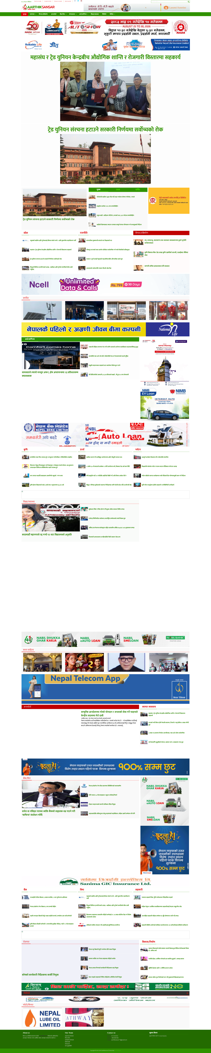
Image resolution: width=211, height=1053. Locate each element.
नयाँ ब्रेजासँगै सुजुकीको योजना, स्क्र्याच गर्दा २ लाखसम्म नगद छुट (166, 742)
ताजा (118, 189)
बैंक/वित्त (62, 14)
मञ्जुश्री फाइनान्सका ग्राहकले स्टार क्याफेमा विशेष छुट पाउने (104, 365)
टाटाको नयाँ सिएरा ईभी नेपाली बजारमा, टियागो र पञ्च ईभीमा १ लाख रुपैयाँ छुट (169, 723)
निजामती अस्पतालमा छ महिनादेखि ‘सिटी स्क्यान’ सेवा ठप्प (104, 537)
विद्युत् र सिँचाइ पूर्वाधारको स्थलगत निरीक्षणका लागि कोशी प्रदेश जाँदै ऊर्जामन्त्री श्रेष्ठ (109, 485)
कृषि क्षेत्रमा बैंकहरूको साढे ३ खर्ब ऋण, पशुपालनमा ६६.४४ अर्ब (47, 485)
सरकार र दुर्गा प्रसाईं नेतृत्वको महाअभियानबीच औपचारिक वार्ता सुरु (104, 259)
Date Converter (68, 1)
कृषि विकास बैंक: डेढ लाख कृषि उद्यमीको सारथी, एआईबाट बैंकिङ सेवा (166, 254)
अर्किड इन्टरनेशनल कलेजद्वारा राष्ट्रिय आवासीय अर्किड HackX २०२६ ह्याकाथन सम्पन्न (111, 527)
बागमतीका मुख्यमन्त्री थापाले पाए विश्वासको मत (99, 240)
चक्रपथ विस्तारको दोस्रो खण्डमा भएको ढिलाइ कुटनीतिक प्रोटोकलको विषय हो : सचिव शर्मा (169, 949)
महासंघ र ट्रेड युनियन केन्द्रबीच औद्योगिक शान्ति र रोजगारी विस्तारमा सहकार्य (105, 57)
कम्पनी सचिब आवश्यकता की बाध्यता (157, 266)
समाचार (32, 14)
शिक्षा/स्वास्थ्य (95, 14)
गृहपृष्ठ (24, 14)
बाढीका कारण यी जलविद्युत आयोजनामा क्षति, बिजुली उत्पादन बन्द (104, 457)
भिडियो (104, 14)
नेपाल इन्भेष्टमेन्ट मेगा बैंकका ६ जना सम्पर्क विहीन (43, 906)
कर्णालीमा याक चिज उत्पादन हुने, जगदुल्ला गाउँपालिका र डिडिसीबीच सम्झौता (51, 457)
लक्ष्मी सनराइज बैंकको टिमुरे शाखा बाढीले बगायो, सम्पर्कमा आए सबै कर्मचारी (51, 916)
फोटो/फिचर (28, 1005)
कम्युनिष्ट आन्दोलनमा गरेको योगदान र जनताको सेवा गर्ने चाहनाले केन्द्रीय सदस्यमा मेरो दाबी (109, 714)
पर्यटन (138, 450)
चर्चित (137, 189)
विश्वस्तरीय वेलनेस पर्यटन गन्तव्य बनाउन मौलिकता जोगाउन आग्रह (159, 466)
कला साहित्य (28, 650)
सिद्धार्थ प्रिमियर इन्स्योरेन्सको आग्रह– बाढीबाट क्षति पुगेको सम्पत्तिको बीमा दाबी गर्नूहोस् (51, 268)
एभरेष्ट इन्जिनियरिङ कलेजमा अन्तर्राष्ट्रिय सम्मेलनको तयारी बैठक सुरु (107, 518)
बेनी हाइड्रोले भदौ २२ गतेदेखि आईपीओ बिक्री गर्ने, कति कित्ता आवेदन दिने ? (106, 475)
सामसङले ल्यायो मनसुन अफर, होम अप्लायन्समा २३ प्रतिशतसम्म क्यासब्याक (50, 374)
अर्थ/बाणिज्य (83, 14)
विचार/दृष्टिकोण (43, 14)
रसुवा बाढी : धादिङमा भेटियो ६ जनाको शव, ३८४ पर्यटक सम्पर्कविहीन (115, 215)
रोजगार (26, 942)
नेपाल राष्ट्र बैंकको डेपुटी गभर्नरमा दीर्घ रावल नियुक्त (102, 949)
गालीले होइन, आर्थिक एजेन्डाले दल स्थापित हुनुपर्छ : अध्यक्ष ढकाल (166, 959)
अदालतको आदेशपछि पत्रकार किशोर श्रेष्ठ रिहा (98, 268)
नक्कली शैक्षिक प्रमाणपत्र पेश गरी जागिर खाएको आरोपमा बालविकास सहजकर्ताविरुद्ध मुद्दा (113, 347)
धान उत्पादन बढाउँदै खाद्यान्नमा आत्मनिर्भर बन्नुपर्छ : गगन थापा (46, 475)
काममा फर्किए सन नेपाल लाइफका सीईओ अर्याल (102, 958)
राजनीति (83, 233)
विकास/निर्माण (148, 942)
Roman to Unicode (58, 1)
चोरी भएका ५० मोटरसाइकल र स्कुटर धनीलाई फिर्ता (103, 795)
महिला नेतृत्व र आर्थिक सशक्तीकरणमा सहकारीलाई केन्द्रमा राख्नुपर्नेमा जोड (162, 906)
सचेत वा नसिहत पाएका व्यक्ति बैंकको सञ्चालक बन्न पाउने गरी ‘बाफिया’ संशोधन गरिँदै (48, 813)
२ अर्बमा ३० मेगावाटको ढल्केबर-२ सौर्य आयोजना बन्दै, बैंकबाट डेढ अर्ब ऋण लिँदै (108, 466)
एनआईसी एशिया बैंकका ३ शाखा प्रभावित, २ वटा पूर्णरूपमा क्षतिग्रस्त (48, 897)
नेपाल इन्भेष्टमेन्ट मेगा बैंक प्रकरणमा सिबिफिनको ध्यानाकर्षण (105, 786)
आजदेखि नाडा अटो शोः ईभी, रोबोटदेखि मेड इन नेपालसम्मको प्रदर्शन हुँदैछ (108, 356)
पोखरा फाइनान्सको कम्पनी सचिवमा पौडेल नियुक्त (102, 804)
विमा (82, 890)
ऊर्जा (82, 450)
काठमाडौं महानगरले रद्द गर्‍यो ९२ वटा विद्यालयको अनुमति (47, 535)
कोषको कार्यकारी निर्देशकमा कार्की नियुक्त (40, 975)
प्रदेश (26, 233)
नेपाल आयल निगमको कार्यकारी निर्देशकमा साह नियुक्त (103, 968)
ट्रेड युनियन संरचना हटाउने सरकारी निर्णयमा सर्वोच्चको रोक (105, 129)
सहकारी (139, 890)
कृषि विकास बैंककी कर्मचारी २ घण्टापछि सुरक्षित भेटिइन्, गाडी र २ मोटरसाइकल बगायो (51, 925)
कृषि (26, 450)
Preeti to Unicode (37, 1)
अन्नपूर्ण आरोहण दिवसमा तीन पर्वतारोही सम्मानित (155, 457)
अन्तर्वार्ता (53, 14)
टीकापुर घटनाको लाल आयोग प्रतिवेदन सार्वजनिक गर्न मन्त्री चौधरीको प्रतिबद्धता (108, 250)
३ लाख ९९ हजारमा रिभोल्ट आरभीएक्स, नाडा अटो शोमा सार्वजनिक (167, 733)
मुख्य (98, 189)
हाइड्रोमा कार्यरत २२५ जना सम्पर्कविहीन (107, 206)
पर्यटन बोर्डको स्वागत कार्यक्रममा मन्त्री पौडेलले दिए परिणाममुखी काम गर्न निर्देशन (164, 475)
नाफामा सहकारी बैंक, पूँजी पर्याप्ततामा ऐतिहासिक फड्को (157, 897)
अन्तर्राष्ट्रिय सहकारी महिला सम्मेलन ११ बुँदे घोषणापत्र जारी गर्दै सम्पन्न (160, 916)
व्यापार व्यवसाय (149, 707)
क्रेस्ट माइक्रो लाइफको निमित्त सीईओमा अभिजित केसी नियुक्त (105, 977)
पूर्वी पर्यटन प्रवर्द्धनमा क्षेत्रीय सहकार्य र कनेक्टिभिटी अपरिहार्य (158, 485)
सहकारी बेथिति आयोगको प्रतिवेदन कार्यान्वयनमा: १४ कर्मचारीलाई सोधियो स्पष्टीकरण (165, 925)
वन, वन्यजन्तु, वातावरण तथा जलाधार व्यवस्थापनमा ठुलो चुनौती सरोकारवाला (165, 242)
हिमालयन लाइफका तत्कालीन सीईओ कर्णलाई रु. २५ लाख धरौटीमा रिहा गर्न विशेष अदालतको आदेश (108, 915)
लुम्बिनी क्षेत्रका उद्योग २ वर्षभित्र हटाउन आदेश (161, 968)
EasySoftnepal (117, 1050)
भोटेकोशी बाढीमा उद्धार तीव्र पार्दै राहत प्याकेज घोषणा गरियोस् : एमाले (116, 197)
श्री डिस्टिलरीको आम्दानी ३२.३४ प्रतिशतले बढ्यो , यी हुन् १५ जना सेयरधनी (109, 374)
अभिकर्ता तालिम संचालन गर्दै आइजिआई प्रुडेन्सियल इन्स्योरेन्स (103, 925)
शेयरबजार (72, 14)
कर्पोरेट (26, 298)
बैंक (25, 890)
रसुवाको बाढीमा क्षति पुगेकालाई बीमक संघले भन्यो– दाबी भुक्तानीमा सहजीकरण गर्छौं (53, 240)
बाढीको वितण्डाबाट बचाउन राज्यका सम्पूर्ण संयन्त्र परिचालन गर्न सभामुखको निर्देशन (119, 224)
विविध (111, 14)
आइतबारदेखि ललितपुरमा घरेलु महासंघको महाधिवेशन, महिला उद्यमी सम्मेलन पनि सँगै (112, 813)
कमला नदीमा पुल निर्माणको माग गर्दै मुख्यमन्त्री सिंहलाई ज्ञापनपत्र (166, 977)
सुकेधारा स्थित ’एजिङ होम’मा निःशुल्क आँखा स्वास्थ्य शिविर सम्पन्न (106, 509)
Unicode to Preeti (47, 1)
